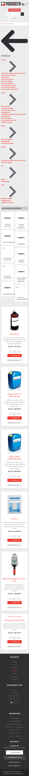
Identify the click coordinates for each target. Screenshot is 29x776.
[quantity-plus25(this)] (18, 598)
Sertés (3, 93)
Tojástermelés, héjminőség (9, 89)
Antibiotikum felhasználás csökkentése (13, 73)
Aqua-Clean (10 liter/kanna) (14, 395)
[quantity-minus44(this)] (10, 536)
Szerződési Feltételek (14, 721)
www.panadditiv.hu (14, 762)
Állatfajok (14, 670)
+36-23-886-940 (15, 752)
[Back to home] (13, 4)
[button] (27, 4)
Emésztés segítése (6, 81)
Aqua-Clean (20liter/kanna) (14, 457)
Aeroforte (14, 334)
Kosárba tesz (15, 355)
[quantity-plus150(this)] (18, 476)
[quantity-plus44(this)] (18, 536)
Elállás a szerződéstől (14, 736)
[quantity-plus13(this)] (18, 414)
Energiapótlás (5, 112)
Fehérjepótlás (5, 116)
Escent (15, 518)
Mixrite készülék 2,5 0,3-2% (14, 579)
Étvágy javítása (6, 200)
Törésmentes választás (8, 75)
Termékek (14, 664)
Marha (3, 126)
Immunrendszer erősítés (8, 85)
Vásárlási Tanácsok (14, 718)
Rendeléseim (14, 693)
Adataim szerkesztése (14, 696)
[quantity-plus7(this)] (18, 351)
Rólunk (14, 673)
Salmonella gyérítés (7, 83)
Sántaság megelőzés (7, 108)
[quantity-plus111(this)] (18, 637)
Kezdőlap (14, 661)
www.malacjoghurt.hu (14, 765)
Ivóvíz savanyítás (6, 118)
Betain (3, 179)
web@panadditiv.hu (15, 757)
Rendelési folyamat (14, 730)
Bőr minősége (5, 106)
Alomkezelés (5, 77)
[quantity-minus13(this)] (10, 414)
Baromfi (3, 60)
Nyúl (2, 185)
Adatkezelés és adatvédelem (14, 724)
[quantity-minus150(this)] (10, 476)
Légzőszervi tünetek (7, 79)
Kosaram (14, 690)
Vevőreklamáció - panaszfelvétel (14, 727)
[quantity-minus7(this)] (10, 351)
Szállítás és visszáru (14, 733)
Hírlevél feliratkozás (14, 698)
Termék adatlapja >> (14, 360)
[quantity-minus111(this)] (10, 637)
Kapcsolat (14, 679)
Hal (2, 166)
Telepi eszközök (14, 667)
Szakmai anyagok (14, 676)
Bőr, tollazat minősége (8, 87)
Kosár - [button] (15, 18)
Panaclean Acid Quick (15, 620)
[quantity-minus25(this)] (10, 598)
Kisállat (3, 147)
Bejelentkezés (14, 10)
